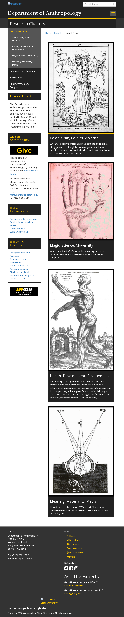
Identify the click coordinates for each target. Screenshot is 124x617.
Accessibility (75, 548)
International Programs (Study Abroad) (22, 277)
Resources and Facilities (22, 70)
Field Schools (16, 77)
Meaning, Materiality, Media (73, 501)
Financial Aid (16, 262)
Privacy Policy (76, 552)
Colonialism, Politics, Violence (74, 137)
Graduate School (18, 259)
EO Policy (74, 544)
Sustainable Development (23, 218)
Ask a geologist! (72, 593)
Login (72, 556)
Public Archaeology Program (19, 85)
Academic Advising (19, 268)
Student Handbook (19, 271)
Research (58, 33)
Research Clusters (19, 31)
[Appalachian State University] (34, 4)
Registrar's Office (19, 265)
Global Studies (17, 228)
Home (48, 33)
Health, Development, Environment (79, 375)
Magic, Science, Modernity (71, 245)
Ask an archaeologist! (75, 585)
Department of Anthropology (45, 13)
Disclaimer (74, 540)
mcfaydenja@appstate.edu (24, 194)
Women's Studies (19, 231)
